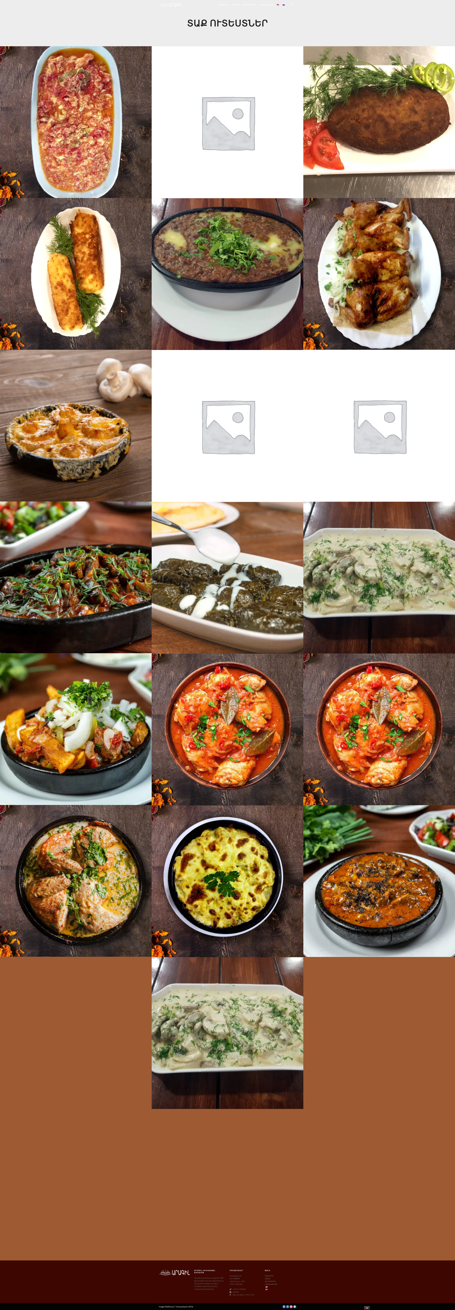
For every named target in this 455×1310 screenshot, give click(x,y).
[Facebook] (284, 1306)
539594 (236, 1279)
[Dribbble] (291, 1306)
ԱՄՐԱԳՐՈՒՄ (270, 1281)
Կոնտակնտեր (271, 1284)
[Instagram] (287, 1306)
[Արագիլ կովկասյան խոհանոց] (170, 4)
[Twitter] (294, 1306)
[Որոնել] (292, 4)
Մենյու (268, 1279)
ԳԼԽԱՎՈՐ (269, 1276)
